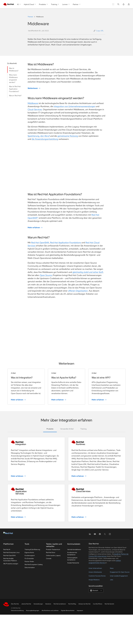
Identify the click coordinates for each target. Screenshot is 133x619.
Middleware (33, 103)
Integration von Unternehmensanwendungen (74, 106)
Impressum (80, 610)
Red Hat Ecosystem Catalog (33, 564)
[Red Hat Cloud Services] (96, 490)
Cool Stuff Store (97, 604)
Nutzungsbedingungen (32, 610)
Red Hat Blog (72, 604)
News (111, 568)
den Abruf (45, 136)
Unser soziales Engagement (119, 576)
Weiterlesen (33, 88)
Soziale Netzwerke (73, 563)
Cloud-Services (35, 109)
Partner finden (29, 561)
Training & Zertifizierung (32, 549)
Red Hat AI (6, 549)
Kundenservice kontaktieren (72, 554)
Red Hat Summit (109, 604)
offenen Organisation (78, 290)
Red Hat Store (50, 552)
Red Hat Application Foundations (65, 242)
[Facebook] (100, 535)
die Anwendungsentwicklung (45, 139)
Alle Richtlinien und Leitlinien (50, 610)
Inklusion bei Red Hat (84, 604)
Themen (30, 17)
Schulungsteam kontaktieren (72, 559)
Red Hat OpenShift (40, 242)
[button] (98, 31)
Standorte (48, 604)
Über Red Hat (15, 604)
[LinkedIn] (90, 535)
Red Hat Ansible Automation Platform (10, 560)
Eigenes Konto (29, 552)
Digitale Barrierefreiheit (67, 610)
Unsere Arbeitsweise (95, 572)
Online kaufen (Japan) (53, 555)
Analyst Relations (94, 580)
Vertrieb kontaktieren (74, 549)
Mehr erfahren (34, 227)
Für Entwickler (29, 558)
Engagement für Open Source (119, 572)
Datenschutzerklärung (17, 610)
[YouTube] (95, 535)
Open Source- (46, 275)
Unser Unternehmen (95, 568)
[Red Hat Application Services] (36, 491)
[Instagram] (110, 535)
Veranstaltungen (38, 604)
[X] (105, 535)
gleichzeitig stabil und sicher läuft (88, 272)
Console (48, 558)
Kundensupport (30, 555)
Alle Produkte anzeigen (10, 564)
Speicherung (33, 136)
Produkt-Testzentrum (53, 549)
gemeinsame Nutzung (67, 136)
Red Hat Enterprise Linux (11, 552)
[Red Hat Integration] (36, 443)
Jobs (111, 580)
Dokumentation (30, 567)
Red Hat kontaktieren (60, 604)
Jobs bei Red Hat (26, 604)
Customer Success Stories (97, 576)
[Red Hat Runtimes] (96, 443)
